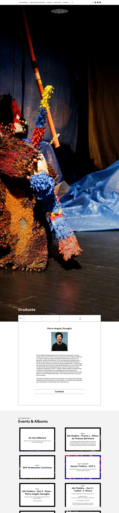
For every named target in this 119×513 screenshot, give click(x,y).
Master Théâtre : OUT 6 (83, 466)
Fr (72, 2)
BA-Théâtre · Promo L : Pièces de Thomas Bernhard (82, 437)
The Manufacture (23, 2)
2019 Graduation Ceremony (37, 467)
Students (49, 2)
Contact (59, 391)
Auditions (65, 2)
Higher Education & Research (37, 2)
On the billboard (37, 438)
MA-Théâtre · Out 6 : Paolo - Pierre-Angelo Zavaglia (37, 492)
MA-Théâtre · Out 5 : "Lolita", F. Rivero (83, 489)
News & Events (57, 2)
